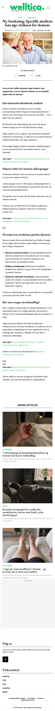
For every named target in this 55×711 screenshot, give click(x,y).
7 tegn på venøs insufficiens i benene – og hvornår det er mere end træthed (24, 570)
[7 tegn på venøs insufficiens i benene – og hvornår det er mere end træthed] (27, 545)
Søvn (5, 506)
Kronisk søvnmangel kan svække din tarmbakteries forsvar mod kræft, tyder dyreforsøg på (23, 512)
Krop (20, 18)
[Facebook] (5, 659)
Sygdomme (32, 18)
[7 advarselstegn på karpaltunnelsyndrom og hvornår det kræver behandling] (27, 429)
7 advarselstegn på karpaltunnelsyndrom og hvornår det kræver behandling (25, 454)
